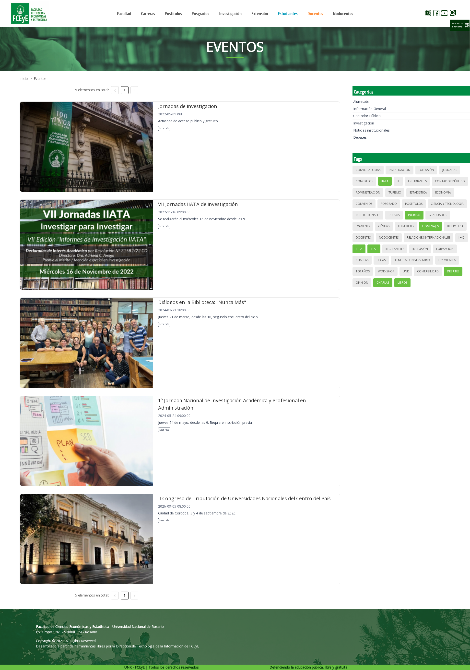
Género (384, 226)
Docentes (363, 237)
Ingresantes (395, 249)
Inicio (24, 78)
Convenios (364, 204)
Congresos (364, 181)
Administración (368, 192)
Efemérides (406, 226)
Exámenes (363, 226)
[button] (460, 25)
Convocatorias (368, 170)
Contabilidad (428, 271)
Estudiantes (417, 181)
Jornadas (449, 170)
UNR (406, 271)
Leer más (164, 128)
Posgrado (389, 204)
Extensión (426, 170)
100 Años (363, 271)
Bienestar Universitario (412, 260)
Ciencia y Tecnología (447, 204)
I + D (461, 237)
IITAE (374, 249)
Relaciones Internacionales (428, 237)
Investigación (363, 123)
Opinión (362, 282)
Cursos (394, 215)
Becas (381, 260)
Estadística (418, 192)
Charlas (362, 260)
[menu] (235, 13)
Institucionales (368, 215)
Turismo (394, 192)
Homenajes (430, 226)
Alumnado (361, 101)
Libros (402, 282)
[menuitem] (124, 13)
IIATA (384, 181)
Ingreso (414, 215)
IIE (398, 181)
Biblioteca (455, 226)
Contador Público (367, 115)
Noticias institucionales (371, 130)
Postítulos (414, 204)
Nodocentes (389, 237)
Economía (443, 192)
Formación (445, 249)
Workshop (386, 271)
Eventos (40, 78)
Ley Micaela (447, 260)
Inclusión (420, 249)
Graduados (438, 215)
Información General (369, 108)
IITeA (359, 249)
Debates (360, 137)
